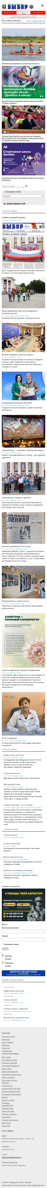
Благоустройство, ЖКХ (16, 316)
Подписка (6, 1048)
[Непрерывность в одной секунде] (23, 582)
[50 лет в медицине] (23, 713)
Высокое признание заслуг (13, 857)
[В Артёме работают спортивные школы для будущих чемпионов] (23, 159)
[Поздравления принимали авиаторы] (23, 385)
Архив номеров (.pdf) (16, 203)
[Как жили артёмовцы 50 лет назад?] (23, 528)
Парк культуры (14, 603)
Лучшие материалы (10, 1120)
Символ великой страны (13, 217)
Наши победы (7, 1042)
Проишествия (7, 1108)
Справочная (7, 1051)
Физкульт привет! (9, 1114)
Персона (5, 1083)
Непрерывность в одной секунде (15, 601)
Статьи (19, 220)
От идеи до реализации (12, 843)
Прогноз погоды (8, 957)
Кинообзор (6, 1117)
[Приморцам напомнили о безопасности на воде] (23, 44)
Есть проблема (16, 873)
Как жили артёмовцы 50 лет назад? (16, 546)
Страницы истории (21, 549)
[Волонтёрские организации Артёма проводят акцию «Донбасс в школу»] (23, 82)
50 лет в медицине (9, 738)
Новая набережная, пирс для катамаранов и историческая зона (20, 311)
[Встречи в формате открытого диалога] (23, 337)
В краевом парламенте (11, 1094)
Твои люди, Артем (20, 741)
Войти (5, 949)
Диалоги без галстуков (11, 1088)
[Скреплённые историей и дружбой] (23, 478)
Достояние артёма (9, 1060)
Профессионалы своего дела (14, 755)
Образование (15, 1020)
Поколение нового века (11, 1074)
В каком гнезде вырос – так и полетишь (18, 805)
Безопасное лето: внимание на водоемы (18, 870)
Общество (12, 220)
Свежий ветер (7, 1105)
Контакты (6, 1045)
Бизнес (5, 1097)
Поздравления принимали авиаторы (17, 402)
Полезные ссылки (9, 964)
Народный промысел (10, 1066)
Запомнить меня (11, 944)
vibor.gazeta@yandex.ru (11, 1157)
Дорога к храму (8, 1100)
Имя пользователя (10, 928)
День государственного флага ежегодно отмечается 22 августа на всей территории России (23, 271)
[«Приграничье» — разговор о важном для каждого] (23, 431)
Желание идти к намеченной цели (16, 1017)
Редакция (6, 1039)
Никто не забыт (8, 1077)
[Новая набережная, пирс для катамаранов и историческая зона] (23, 292)
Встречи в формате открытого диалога (18, 354)
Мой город (6, 1123)
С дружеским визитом (12, 773)
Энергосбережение (10, 1071)
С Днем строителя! (10, 835)
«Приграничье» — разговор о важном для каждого (23, 450)
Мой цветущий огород (12, 784)
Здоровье (12, 673)
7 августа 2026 (8, 996)
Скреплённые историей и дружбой (16, 497)
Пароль (5, 936)
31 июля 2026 (8, 1005)
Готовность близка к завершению (16, 1009)
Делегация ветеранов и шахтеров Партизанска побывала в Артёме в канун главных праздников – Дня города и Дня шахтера (23, 504)
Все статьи (6, 1057)
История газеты (8, 1036)
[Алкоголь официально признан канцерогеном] (23, 640)
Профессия (20, 405)
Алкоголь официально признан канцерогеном (21, 670)
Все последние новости (36, 21)
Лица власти (7, 1085)
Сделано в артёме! (9, 1063)
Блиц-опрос (7, 1069)
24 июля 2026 (8, 1014)
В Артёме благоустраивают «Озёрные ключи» (21, 318)
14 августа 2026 (9, 987)
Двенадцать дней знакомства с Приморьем (22, 778)
